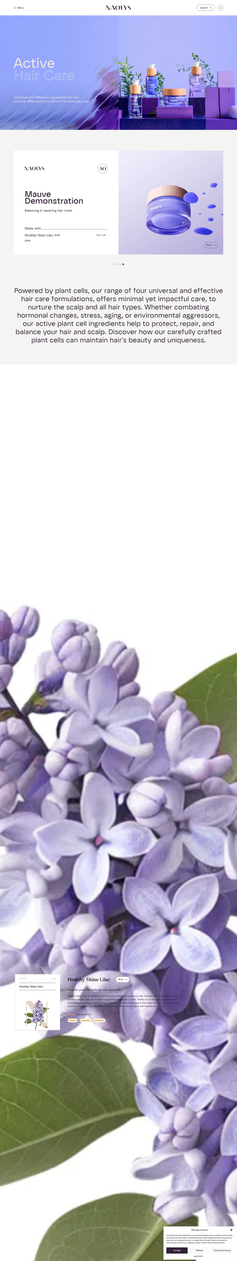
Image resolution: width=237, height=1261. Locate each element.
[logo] (118, 7)
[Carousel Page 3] (120, 264)
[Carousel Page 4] (123, 264)
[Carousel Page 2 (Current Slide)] (117, 264)
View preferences (222, 1250)
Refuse (199, 1250)
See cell (100, 235)
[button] (231, 1230)
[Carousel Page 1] (114, 264)
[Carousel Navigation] (118, 264)
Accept (177, 1250)
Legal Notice (198, 1256)
